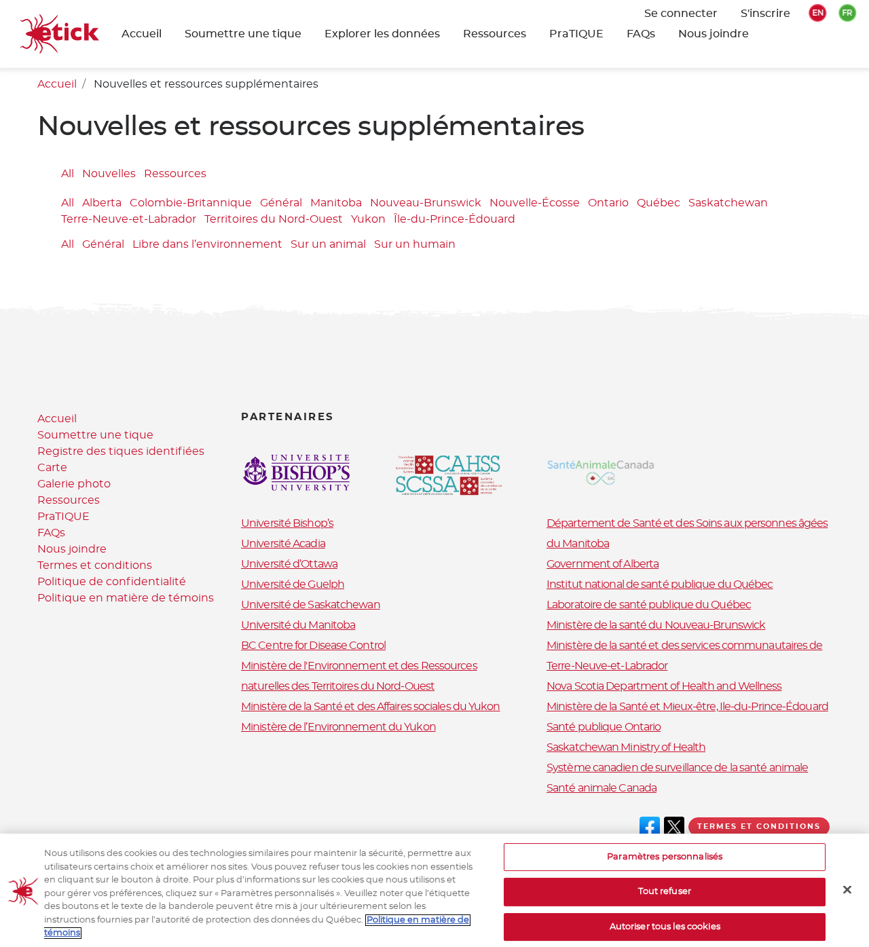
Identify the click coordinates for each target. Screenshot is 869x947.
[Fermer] (847, 889)
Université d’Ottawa (289, 564)
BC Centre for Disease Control (313, 645)
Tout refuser (664, 891)
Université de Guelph (292, 584)
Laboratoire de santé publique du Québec (649, 604)
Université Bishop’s (287, 523)
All (67, 173)
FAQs (641, 34)
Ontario (608, 203)
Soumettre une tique (95, 435)
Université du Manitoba (298, 625)
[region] (434, 890)
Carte (52, 467)
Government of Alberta (603, 564)
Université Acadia (283, 543)
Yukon (368, 220)
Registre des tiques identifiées (120, 451)
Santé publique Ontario (604, 727)
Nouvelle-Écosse (534, 203)
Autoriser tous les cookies (665, 927)
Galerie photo (74, 484)
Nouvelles (109, 173)
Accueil (142, 34)
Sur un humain (415, 244)
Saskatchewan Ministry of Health (626, 747)
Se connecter (681, 13)
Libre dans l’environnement (207, 244)
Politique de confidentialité (111, 581)
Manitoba (336, 203)
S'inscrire (765, 13)
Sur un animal (328, 244)
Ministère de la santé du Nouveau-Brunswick (656, 625)
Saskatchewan (728, 203)
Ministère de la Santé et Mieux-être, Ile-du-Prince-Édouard (687, 706)
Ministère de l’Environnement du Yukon (338, 727)
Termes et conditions (94, 565)
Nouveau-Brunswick (425, 203)
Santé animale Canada (602, 788)
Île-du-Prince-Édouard (454, 220)
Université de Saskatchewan (310, 604)
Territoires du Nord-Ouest (273, 220)
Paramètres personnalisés (664, 857)
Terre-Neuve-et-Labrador (128, 220)
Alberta (102, 203)
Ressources (494, 34)
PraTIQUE (576, 34)
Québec (658, 203)
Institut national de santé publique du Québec (660, 584)
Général (281, 203)
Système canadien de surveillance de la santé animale (677, 767)
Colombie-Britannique (191, 203)
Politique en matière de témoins (125, 598)
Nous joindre (713, 34)
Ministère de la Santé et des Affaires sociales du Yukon (370, 706)
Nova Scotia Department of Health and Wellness (664, 686)
